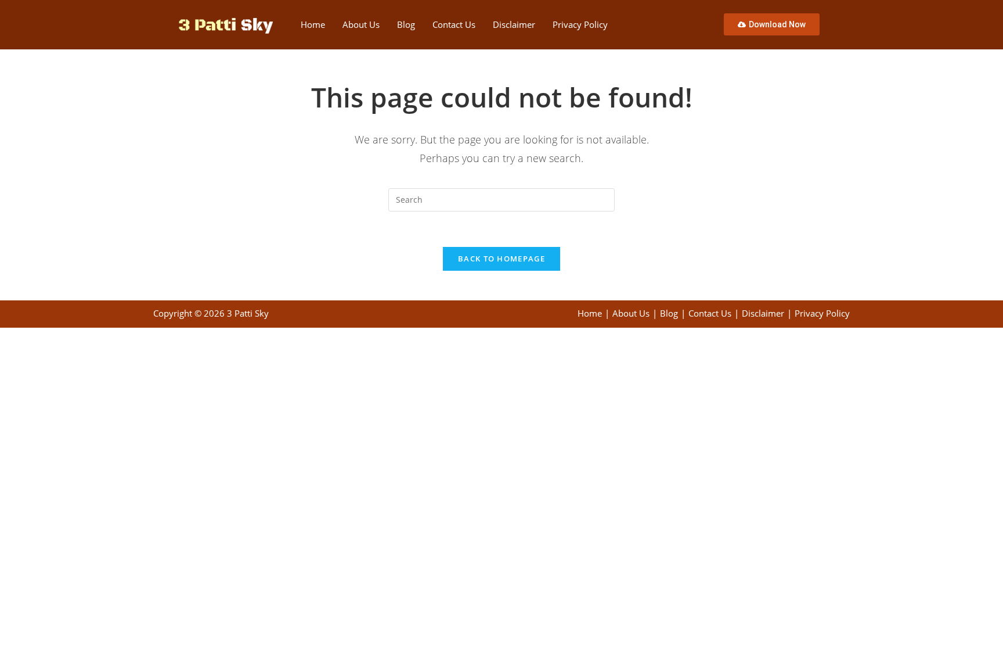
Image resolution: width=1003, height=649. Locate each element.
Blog (406, 24)
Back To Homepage (501, 258)
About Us (361, 24)
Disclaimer (514, 24)
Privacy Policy (580, 24)
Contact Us (453, 24)
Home (313, 24)
